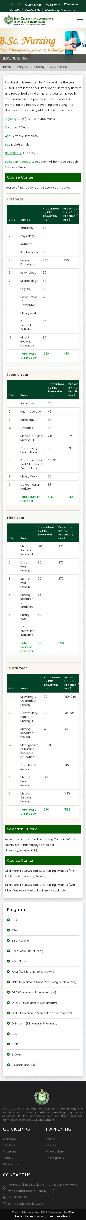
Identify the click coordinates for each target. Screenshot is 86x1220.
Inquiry (16, 4)
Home (7, 67)
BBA (14, 930)
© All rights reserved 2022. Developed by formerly (43, 1214)
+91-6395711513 (18, 1197)
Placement (71, 4)
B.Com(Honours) (23, 1065)
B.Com (16, 1055)
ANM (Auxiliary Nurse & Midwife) (34, 972)
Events (50, 1139)
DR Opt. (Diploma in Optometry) (34, 1003)
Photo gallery (55, 1158)
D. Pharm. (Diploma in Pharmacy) (35, 1023)
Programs (9, 1151)
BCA (14, 920)
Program (23, 67)
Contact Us (32, 10)
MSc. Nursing (20, 961)
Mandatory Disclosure (60, 10)
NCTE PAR (53, 4)
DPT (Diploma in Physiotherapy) (34, 992)
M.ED (15, 1044)
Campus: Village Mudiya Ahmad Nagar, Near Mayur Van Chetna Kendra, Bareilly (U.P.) (43, 1188)
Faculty (15, 10)
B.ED (14, 1034)
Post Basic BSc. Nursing (27, 951)
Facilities (9, 1145)
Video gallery (55, 1151)
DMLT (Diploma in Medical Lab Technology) (42, 1013)
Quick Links (33, 4)
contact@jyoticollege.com (26, 1204)
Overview (9, 1139)
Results (51, 1145)
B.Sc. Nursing (15, 58)
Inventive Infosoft (59, 1216)
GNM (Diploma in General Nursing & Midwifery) (44, 982)
